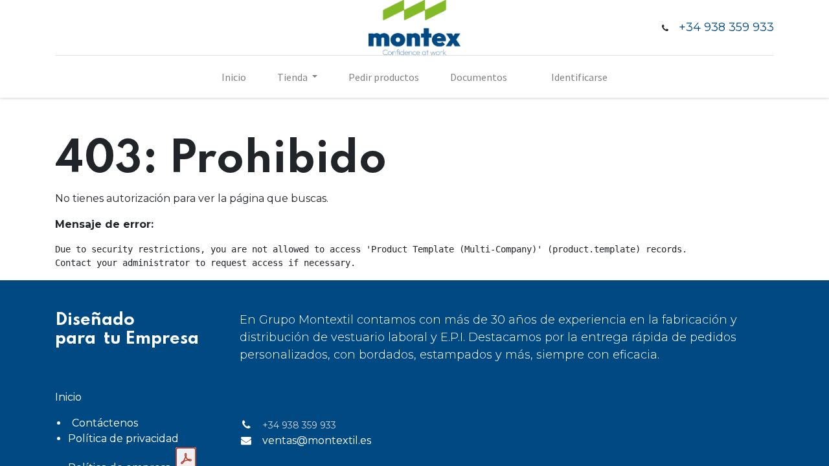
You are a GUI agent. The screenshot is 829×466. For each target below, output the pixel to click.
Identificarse (579, 77)
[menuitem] (234, 77)
